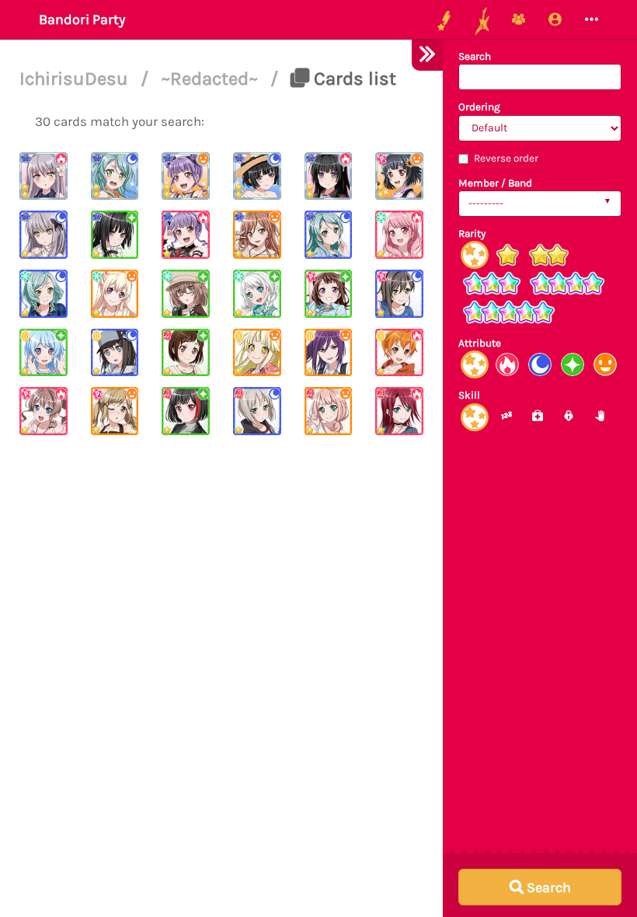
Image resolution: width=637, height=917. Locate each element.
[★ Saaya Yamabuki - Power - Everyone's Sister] (43, 411)
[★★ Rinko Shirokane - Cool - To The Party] (257, 176)
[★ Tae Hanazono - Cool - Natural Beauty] (399, 294)
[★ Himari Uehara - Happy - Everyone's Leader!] (329, 411)
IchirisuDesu (76, 78)
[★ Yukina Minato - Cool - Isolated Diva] (43, 235)
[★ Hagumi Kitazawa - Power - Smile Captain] (399, 353)
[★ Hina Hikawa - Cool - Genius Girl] (43, 294)
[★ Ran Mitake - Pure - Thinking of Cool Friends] (186, 411)
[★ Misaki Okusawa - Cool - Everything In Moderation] (115, 353)
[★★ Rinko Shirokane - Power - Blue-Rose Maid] (329, 176)
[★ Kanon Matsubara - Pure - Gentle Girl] (43, 353)
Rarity (472, 233)
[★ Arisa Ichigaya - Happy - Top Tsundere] (115, 411)
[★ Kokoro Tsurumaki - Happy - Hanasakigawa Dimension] (257, 353)
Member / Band (495, 183)
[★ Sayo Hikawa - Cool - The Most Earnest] (329, 235)
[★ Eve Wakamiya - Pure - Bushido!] (257, 294)
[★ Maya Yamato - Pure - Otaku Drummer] (186, 294)
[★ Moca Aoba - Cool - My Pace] (257, 411)
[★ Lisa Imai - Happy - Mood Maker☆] (257, 235)
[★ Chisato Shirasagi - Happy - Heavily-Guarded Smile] (115, 294)
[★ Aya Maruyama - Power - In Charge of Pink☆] (399, 235)
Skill (469, 395)
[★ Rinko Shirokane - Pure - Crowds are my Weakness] (115, 235)
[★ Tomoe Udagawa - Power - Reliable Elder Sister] (399, 411)
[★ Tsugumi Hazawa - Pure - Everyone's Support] (186, 353)
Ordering (479, 107)
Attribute (479, 343)
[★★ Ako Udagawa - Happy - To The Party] (186, 176)
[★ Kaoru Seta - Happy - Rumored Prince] (329, 353)
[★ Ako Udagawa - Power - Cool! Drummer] (186, 235)
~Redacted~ (212, 78)
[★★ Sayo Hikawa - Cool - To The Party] (115, 176)
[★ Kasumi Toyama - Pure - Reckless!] (329, 294)
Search (474, 56)
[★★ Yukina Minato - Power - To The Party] (43, 176)
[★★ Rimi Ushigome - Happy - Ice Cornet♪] (399, 176)
